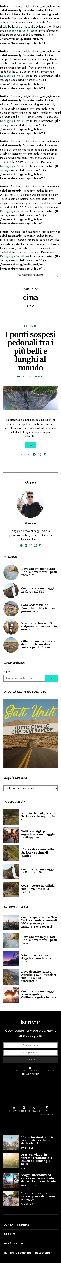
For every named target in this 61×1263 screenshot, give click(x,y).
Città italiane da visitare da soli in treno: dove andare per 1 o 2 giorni (38, 644)
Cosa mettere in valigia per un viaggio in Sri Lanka (38, 888)
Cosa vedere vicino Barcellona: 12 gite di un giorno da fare (38, 608)
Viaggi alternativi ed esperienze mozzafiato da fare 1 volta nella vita (38, 1178)
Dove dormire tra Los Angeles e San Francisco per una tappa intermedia (39, 976)
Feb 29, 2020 (24, 376)
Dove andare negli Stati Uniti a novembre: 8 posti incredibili (39, 572)
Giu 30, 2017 (28, 1203)
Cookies (9, 1234)
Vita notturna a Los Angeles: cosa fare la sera (36, 958)
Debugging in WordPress (19, 31)
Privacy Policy (30, 1074)
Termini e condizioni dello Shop (27, 1253)
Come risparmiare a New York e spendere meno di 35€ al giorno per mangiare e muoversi (39, 922)
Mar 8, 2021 (28, 1148)
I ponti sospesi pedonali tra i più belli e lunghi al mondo (30, 351)
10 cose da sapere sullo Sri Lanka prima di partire (37, 852)
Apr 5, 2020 (27, 1168)
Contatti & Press (16, 1224)
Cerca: (7, 672)
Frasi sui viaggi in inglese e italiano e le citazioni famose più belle (37, 1159)
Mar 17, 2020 (28, 1185)
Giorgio (39, 376)
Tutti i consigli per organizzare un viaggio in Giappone (38, 834)
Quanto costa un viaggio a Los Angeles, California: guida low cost (39, 994)
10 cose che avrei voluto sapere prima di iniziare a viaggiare (38, 1196)
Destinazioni (30, 326)
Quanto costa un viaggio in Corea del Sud (38, 590)
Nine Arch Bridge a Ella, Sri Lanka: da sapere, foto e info (39, 816)
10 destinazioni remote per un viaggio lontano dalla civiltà (37, 1140)
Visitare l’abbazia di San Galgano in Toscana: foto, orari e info (39, 626)
